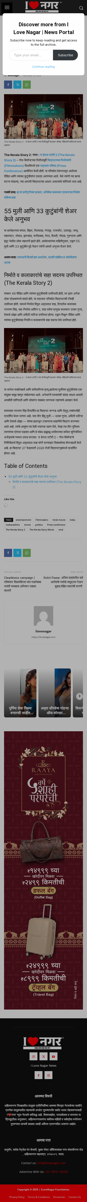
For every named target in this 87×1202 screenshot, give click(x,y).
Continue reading (43, 66)
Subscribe (65, 55)
